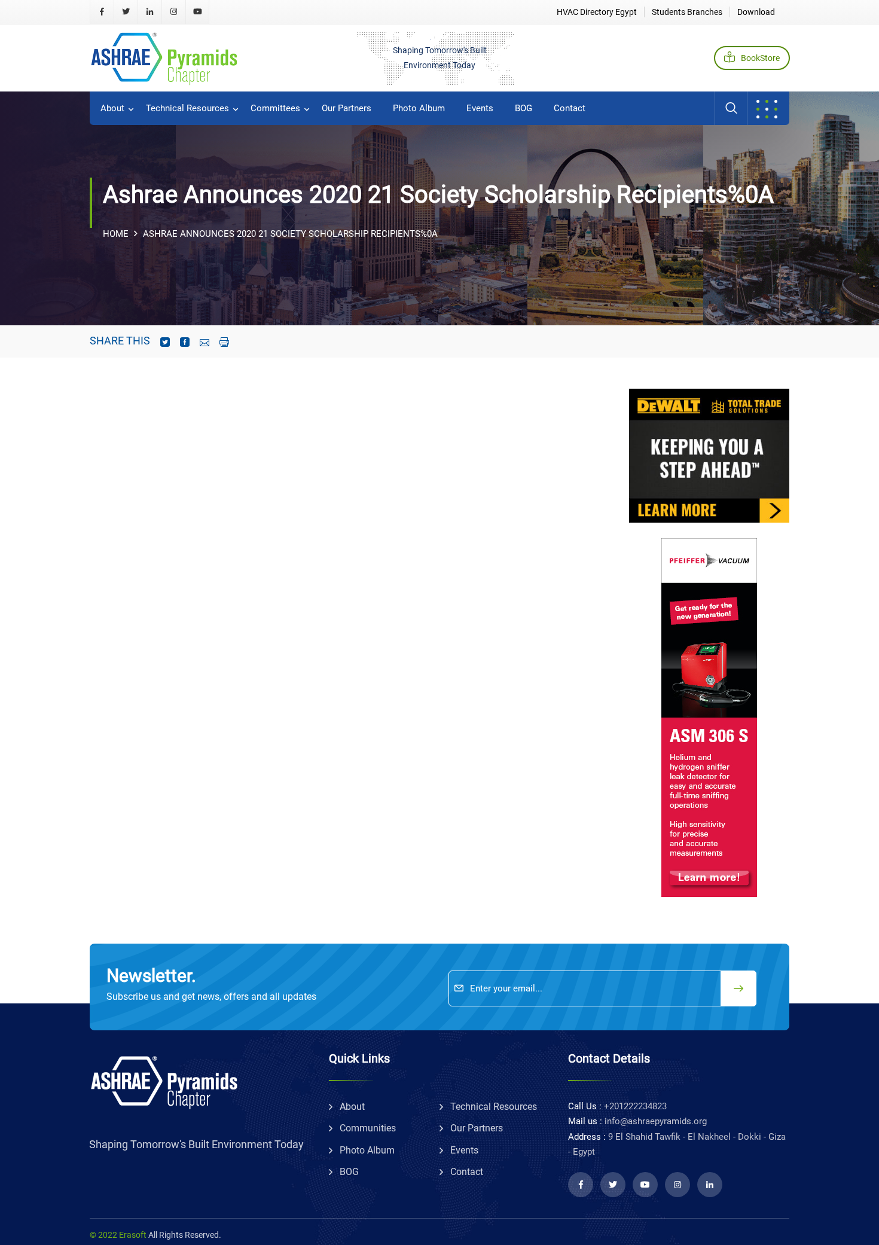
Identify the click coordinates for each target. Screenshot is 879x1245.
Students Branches (687, 12)
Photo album (419, 108)
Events (479, 108)
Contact (569, 108)
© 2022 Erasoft (118, 1235)
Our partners (346, 108)
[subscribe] (738, 988)
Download (756, 12)
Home (116, 233)
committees (275, 108)
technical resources (187, 108)
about (112, 108)
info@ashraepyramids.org (656, 1121)
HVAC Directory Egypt (597, 12)
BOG (523, 108)
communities (368, 1128)
